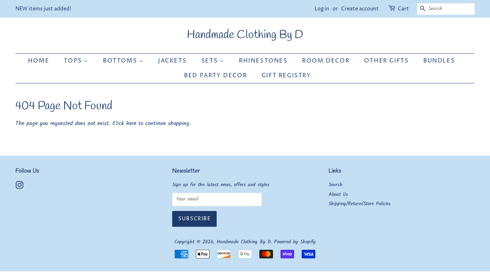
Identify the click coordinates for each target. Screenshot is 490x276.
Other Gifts (386, 61)
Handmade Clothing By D (245, 35)
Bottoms (121, 61)
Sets (210, 61)
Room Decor (325, 61)
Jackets (172, 61)
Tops (74, 61)
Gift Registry (286, 75)
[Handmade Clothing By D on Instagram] (19, 187)
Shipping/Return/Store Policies (360, 204)
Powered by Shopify (295, 242)
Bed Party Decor (215, 75)
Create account (360, 8)
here (131, 123)
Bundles (439, 61)
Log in (322, 8)
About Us (338, 194)
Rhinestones (263, 61)
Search (336, 185)
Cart (403, 8)
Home (38, 61)
